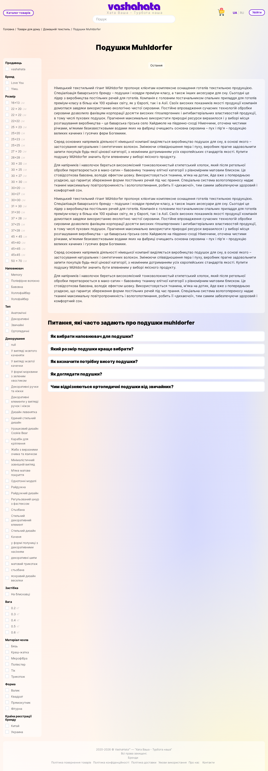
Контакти (208, 762)
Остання (156, 65)
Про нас (194, 762)
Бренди (133, 757)
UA (235, 12)
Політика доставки (143, 762)
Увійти (257, 12)
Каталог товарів (18, 12)
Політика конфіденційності (111, 762)
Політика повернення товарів (71, 762)
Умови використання (172, 762)
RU (242, 12)
